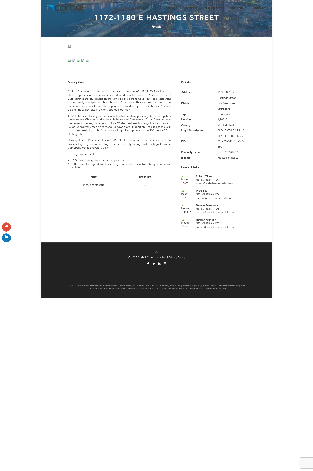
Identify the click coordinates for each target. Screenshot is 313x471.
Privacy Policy (176, 257)
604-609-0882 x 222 (207, 194)
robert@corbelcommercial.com (214, 183)
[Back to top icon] (156, 250)
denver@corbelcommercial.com (215, 212)
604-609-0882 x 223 (207, 180)
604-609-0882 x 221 (207, 209)
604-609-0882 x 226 (207, 223)
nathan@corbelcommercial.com (215, 227)
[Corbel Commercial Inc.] (66, 8)
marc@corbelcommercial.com (214, 198)
